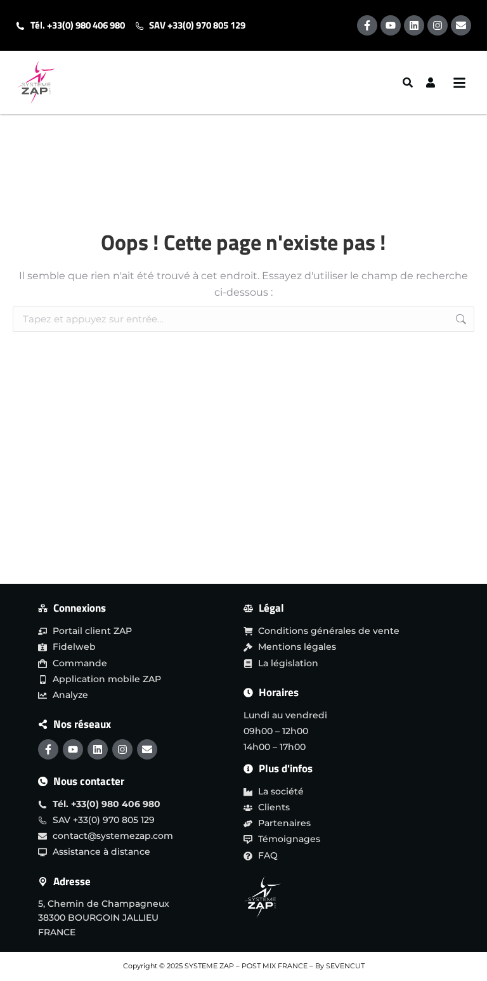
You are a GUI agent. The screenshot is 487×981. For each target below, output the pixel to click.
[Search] (409, 82)
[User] (431, 82)
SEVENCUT (345, 965)
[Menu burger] (462, 82)
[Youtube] (390, 25)
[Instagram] (437, 25)
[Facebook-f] (367, 25)
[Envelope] (461, 25)
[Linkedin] (414, 25)
